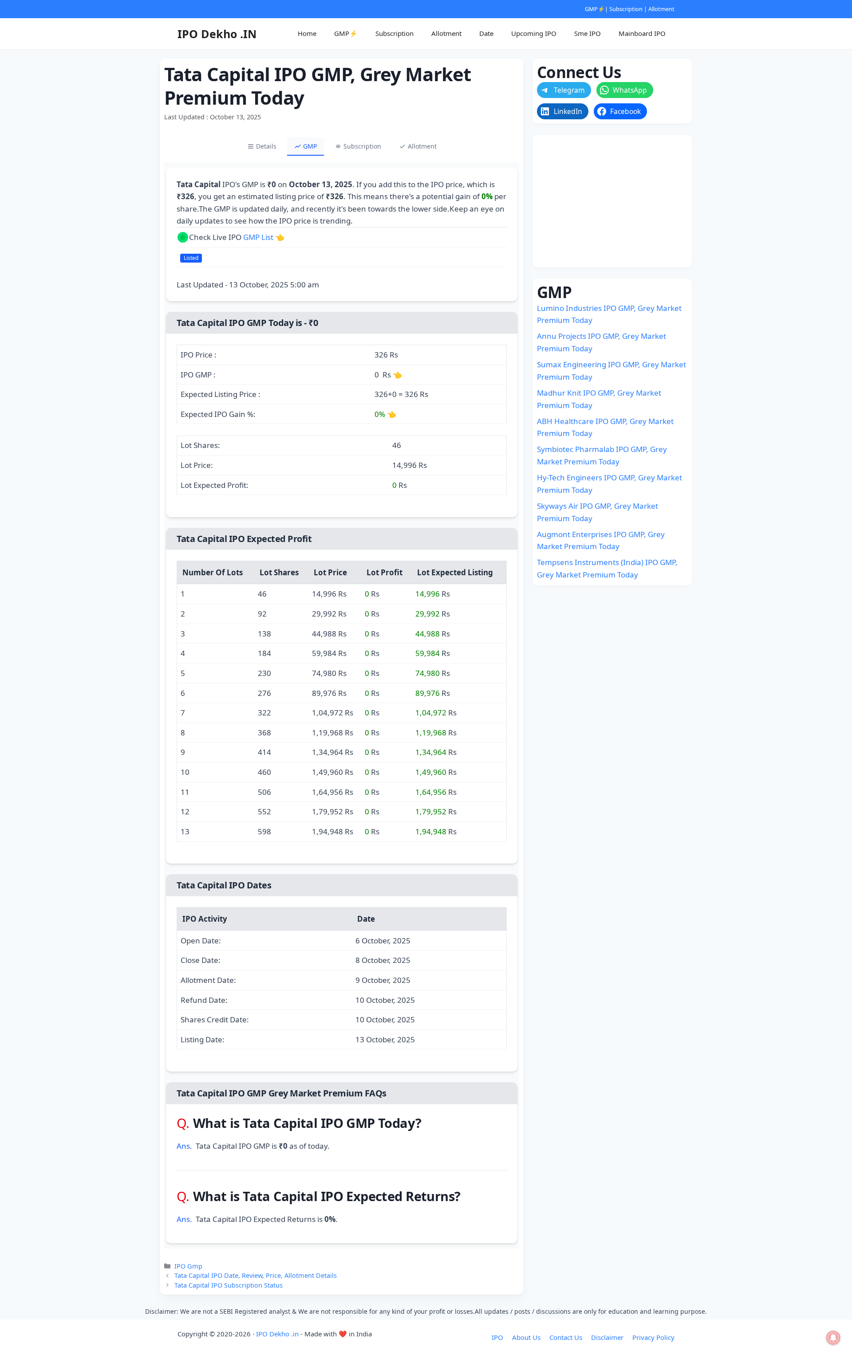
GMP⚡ (595, 9)
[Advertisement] (612, 201)
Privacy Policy (653, 1337)
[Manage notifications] (833, 1338)
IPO (497, 1337)
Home (307, 33)
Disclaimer (607, 1337)
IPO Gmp (188, 1266)
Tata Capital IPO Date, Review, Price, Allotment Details (255, 1275)
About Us (526, 1337)
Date (486, 33)
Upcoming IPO (533, 33)
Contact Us (565, 1337)
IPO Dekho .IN (217, 33)
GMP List (258, 237)
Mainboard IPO (642, 33)
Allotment (661, 9)
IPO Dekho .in (277, 1333)
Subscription (626, 9)
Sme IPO (587, 33)
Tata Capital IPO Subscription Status (228, 1285)
